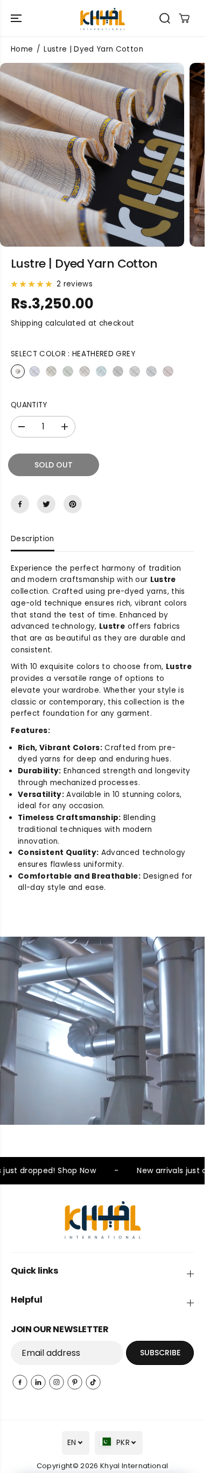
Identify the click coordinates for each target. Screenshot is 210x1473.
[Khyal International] (102, 18)
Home (22, 49)
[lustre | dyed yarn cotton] (92, 155)
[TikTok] (93, 1382)
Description (32, 539)
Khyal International (134, 1466)
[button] (17, 18)
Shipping (27, 323)
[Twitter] (46, 504)
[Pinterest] (73, 504)
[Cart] (184, 18)
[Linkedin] (38, 1382)
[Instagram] (56, 1382)
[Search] (164, 18)
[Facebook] (20, 504)
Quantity (29, 405)
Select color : (73, 354)
